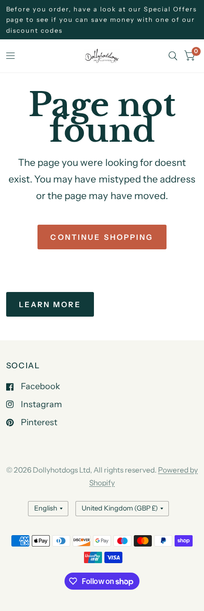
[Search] (173, 56)
